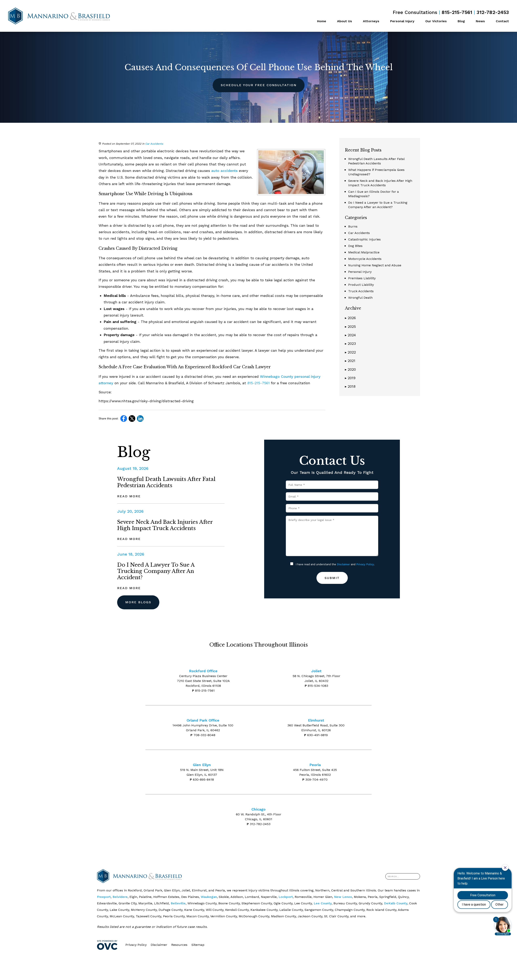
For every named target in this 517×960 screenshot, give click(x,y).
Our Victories (436, 21)
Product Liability (361, 285)
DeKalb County (395, 903)
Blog (461, 21)
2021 (350, 361)
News (480, 21)
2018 (350, 386)
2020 (350, 369)
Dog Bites (355, 246)
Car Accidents (154, 143)
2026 (350, 318)
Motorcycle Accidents (364, 259)
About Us (344, 21)
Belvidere (120, 897)
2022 (350, 352)
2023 (350, 343)
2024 (350, 335)
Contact (502, 21)
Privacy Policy (365, 564)
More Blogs (138, 602)
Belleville (178, 903)
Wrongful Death (360, 298)
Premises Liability (362, 278)
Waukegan (209, 897)
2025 (350, 326)
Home (321, 21)
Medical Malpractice (363, 252)
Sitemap (197, 945)
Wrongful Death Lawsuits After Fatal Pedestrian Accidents (166, 482)
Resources (179, 945)
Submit (332, 578)
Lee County (323, 903)
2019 (350, 378)
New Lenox (343, 897)
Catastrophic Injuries (364, 239)
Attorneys (371, 21)
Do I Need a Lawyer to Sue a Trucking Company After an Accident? (155, 571)
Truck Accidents (361, 291)
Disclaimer (343, 564)
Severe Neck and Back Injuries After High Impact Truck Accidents (165, 525)
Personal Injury (402, 21)
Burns (352, 226)
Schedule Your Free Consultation (258, 85)
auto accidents (224, 170)
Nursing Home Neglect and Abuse (374, 265)
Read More (129, 496)
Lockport (285, 897)
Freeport (104, 897)
